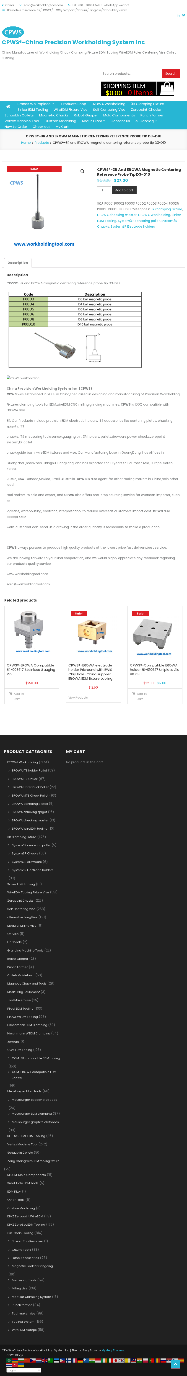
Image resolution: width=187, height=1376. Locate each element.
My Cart (62, 126)
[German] (80, 1360)
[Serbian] (169, 1360)
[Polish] (146, 1360)
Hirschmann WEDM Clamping (28, 1033)
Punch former (22, 1305)
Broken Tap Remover (27, 1241)
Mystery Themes (113, 1350)
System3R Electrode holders (133, 226)
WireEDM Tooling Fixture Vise (28, 892)
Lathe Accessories (25, 1258)
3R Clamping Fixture (147, 103)
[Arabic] (9, 1360)
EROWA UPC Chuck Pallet (30, 787)
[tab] (17, 262)
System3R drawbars (27, 862)
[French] (75, 1360)
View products (78, 698)
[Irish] (104, 1360)
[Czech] (33, 1360)
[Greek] (86, 1360)
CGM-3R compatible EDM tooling (36, 1058)
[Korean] (122, 1360)
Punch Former (152, 115)
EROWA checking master (117, 215)
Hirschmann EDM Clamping (27, 1025)
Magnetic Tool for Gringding (32, 1266)
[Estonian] (57, 1360)
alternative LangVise (22, 917)
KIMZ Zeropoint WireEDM (25, 1216)
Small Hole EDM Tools (23, 1183)
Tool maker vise (23, 1313)
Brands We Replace (34, 103)
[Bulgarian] (21, 1360)
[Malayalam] (140, 1360)
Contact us (120, 120)
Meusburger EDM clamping (32, 1113)
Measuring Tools (24, 1280)
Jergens (13, 1041)
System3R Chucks (25, 853)
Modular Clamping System (31, 1297)
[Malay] (134, 1360)
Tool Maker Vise (19, 1000)
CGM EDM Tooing (19, 1050)
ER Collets (14, 942)
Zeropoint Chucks (146, 109)
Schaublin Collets (19, 115)
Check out (41, 126)
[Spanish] (181, 1360)
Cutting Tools (21, 1249)
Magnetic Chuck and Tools (27, 983)
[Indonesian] (98, 1360)
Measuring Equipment (23, 992)
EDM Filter (14, 1191)
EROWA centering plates (30, 804)
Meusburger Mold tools (24, 1091)
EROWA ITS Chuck (25, 779)
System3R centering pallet (139, 221)
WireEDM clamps (24, 1330)
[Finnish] (69, 1360)
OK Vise (13, 934)
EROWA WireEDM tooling (29, 828)
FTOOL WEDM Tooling (22, 1017)
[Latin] (128, 1360)
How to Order (16, 126)
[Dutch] (39, 1360)
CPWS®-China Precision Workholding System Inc (73, 42)
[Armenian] (15, 1360)
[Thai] (9, 1365)
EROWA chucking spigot (29, 812)
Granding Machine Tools (25, 950)
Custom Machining (60, 120)
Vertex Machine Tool (22, 120)
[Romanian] (158, 1360)
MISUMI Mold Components (26, 1175)
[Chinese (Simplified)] (27, 1360)
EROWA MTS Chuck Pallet (30, 795)
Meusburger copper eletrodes (34, 1100)
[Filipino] (63, 1360)
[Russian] (163, 1360)
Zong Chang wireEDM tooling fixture (33, 1161)
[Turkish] (15, 1365)
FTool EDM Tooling (20, 1008)
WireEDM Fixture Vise (71, 109)
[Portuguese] (152, 1360)
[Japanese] (116, 1360)
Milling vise (20, 1288)
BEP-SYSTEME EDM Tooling (26, 1136)
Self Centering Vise (109, 109)
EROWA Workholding (108, 103)
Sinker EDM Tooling (33, 109)
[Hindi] (92, 1360)
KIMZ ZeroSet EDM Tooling (26, 1224)
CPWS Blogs (14, 1355)
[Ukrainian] (21, 1365)
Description (18, 262)
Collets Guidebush (20, 975)
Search (171, 73)
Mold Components (119, 115)
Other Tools (15, 1200)
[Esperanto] (51, 1360)
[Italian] (110, 1360)
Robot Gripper (86, 115)
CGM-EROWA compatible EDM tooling (34, 1074)
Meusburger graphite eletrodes (35, 1122)
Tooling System (23, 1321)
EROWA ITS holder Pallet (29, 770)
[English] (45, 1360)
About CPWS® (93, 120)
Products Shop (73, 103)
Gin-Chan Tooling (20, 1233)
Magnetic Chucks (53, 115)
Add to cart (124, 190)
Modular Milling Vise (21, 925)
